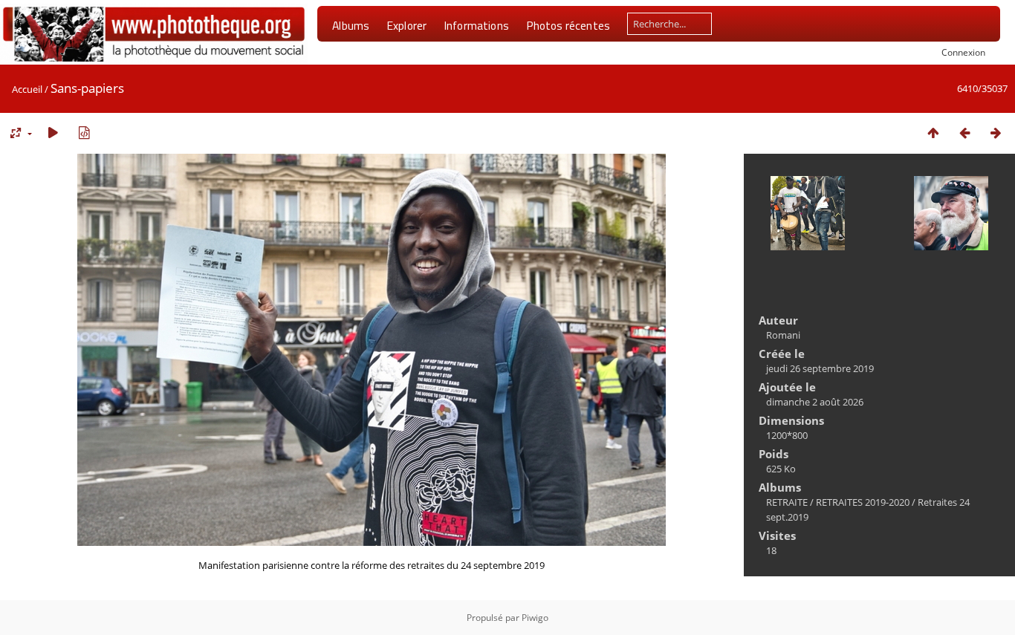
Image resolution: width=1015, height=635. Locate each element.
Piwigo (535, 617)
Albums (350, 25)
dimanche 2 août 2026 (814, 401)
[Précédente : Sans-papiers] (964, 132)
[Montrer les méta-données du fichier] (84, 132)
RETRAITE (787, 502)
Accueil (27, 89)
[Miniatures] (933, 132)
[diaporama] (52, 132)
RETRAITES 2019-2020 (862, 502)
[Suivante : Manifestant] (995, 132)
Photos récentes (568, 25)
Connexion (963, 52)
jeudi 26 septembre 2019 (820, 368)
